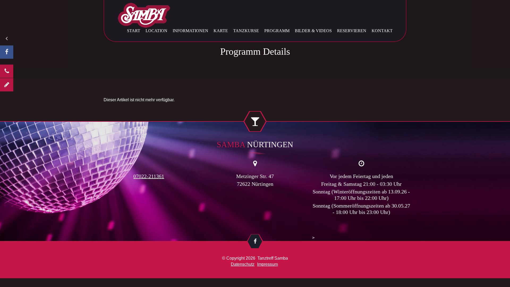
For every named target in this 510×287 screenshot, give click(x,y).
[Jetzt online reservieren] (6, 84)
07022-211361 (148, 176)
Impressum (267, 264)
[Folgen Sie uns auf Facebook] (6, 52)
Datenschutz (242, 264)
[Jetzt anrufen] (6, 71)
